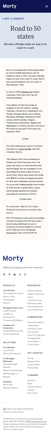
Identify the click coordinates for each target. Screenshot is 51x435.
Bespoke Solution (10, 388)
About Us (31, 380)
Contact (31, 390)
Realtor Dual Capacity (12, 353)
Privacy (21, 412)
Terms (14, 412)
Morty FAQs (33, 393)
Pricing (30, 358)
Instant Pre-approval (36, 335)
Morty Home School (36, 322)
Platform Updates (35, 291)
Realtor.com (27, 92)
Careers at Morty (35, 387)
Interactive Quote (35, 329)
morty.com (11, 232)
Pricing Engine (9, 299)
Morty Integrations (35, 306)
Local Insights (33, 341)
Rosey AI (6, 303)
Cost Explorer (33, 332)
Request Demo (34, 361)
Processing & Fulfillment (13, 320)
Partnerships (33, 368)
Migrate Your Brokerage (12, 370)
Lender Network (9, 311)
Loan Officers (8, 350)
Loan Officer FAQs (35, 310)
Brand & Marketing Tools (13, 331)
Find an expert (33, 344)
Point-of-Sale (9, 296)
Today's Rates (33, 325)
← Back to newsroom (12, 18)
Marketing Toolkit (35, 303)
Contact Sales (33, 364)
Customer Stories (35, 300)
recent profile (25, 149)
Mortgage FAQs (34, 338)
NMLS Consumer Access (36, 421)
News (30, 383)
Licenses (6, 412)
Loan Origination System (13, 293)
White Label (8, 384)
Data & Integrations (11, 334)
